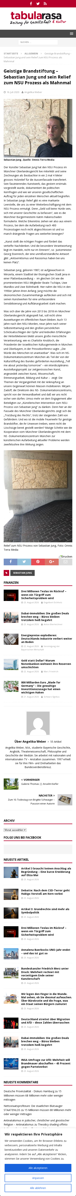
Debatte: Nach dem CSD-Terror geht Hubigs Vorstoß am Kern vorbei (45, 892)
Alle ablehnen (38, 1188)
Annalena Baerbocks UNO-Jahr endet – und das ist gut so (45, 951)
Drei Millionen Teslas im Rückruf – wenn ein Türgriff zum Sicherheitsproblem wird (43, 594)
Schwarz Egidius (51, 696)
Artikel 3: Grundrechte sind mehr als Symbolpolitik (45, 910)
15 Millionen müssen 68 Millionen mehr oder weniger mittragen (33, 1095)
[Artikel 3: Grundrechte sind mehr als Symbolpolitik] (11, 913)
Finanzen (11, 583)
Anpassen (38, 1178)
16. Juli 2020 (13, 92)
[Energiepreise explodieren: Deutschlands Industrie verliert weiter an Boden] (11, 639)
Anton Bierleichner (53, 624)
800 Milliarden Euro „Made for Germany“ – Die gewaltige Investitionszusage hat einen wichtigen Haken (40, 687)
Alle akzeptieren (38, 1168)
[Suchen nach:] (38, 42)
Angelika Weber (33, 92)
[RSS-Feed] (45, 3)
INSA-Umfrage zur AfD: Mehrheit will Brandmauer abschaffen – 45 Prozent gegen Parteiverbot (45, 1063)
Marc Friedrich (51, 671)
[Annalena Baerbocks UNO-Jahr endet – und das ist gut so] (11, 953)
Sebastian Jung (22, 572)
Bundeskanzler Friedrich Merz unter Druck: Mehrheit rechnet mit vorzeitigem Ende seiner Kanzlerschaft (45, 973)
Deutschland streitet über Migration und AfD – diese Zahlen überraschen (45, 1020)
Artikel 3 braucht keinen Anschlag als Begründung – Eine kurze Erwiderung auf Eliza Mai (46, 872)
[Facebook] (31, 3)
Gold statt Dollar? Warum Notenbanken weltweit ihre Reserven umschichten (46, 664)
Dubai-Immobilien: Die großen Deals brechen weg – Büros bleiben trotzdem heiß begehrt (45, 617)
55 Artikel (55, 741)
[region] (38, 1162)
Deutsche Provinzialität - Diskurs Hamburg (29, 1091)
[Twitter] (38, 3)
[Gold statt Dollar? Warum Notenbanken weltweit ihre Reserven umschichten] (11, 664)
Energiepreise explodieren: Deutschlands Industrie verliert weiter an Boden (46, 638)
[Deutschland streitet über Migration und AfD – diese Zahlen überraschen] (11, 1023)
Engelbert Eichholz (53, 602)
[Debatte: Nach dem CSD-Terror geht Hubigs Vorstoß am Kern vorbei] (11, 894)
